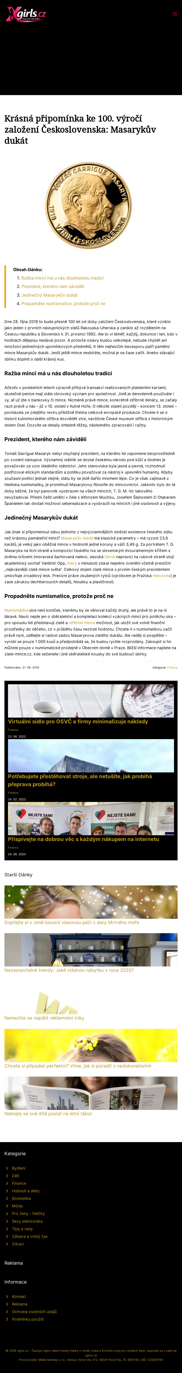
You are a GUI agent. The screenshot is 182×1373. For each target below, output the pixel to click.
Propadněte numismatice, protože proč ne (63, 303)
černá (110, 556)
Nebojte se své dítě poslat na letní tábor (48, 1113)
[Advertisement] (91, 56)
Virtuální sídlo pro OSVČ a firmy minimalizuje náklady (78, 721)
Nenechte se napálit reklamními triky (44, 1018)
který (72, 563)
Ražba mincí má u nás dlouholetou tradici (63, 278)
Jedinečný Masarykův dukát (50, 295)
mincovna (161, 575)
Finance (172, 667)
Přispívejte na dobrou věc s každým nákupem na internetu (83, 839)
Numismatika (16, 610)
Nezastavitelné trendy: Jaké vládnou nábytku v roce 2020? (69, 970)
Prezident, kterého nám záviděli (53, 286)
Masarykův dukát (77, 538)
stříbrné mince (82, 622)
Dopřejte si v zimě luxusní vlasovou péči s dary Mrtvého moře (71, 922)
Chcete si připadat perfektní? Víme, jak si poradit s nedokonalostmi (77, 1066)
